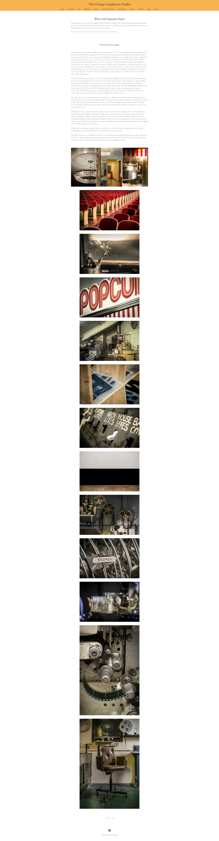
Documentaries (122, 9)
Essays (96, 9)
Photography (71, 9)
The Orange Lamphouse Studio (109, 4)
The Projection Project (107, 9)
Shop (148, 9)
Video (79, 9)
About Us (141, 9)
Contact (156, 9)
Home (62, 9)
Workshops (87, 9)
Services (132, 9)
